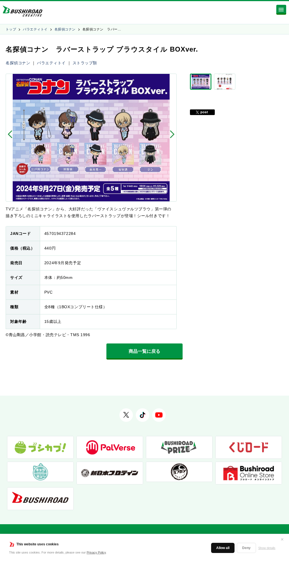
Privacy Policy (96, 552)
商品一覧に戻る (144, 351)
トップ (11, 29)
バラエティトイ (35, 29)
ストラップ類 (85, 63)
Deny (246, 548)
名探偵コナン (65, 29)
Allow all (222, 548)
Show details (266, 548)
